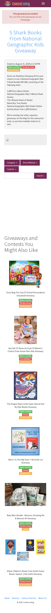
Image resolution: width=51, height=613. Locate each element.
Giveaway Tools (28, 67)
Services (15, 598)
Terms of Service (28, 598)
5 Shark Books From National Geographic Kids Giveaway (25, 41)
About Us (42, 598)
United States (13, 70)
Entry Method (29, 162)
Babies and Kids (14, 67)
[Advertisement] (25, 205)
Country (11, 169)
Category (11, 162)
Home (7, 598)
